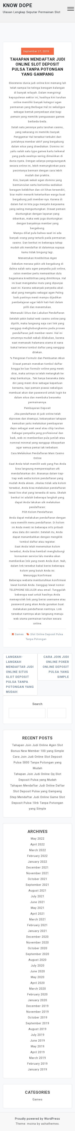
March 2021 (37, 919)
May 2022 (37, 838)
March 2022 (37, 850)
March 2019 (37, 1058)
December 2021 (37, 867)
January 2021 (37, 931)
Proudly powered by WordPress (37, 1118)
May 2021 (37, 908)
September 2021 (37, 885)
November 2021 (37, 873)
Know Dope (17, 5)
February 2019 (37, 1063)
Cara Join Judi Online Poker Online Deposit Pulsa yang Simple (56, 667)
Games (19, 634)
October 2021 (37, 879)
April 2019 (37, 1052)
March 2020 (37, 988)
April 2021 (37, 913)
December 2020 (37, 936)
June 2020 (37, 971)
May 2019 (37, 1046)
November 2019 (37, 1011)
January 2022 (37, 861)
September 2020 (37, 954)
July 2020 (37, 965)
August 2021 (37, 890)
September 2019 (37, 1023)
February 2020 (37, 994)
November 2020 (37, 942)
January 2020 (37, 1000)
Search (37, 704)
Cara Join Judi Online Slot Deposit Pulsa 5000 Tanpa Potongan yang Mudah (37, 762)
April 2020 (37, 983)
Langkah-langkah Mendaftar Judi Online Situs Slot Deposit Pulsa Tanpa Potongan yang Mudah (20, 674)
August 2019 (37, 1029)
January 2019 (37, 1069)
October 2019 (37, 1017)
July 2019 (37, 1035)
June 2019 (37, 1040)
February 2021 (37, 925)
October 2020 (37, 948)
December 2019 (37, 1006)
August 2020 (37, 960)
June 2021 (37, 902)
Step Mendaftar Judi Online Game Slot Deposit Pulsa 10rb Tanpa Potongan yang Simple (37, 802)
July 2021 (37, 896)
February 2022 (37, 856)
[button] (70, 9)
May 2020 (37, 977)
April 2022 (37, 844)
